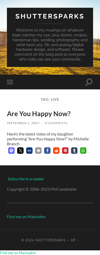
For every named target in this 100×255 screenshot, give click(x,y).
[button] (11, 150)
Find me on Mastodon (26, 216)
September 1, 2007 (23, 123)
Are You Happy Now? (39, 113)
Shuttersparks (50, 16)
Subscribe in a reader (26, 178)
